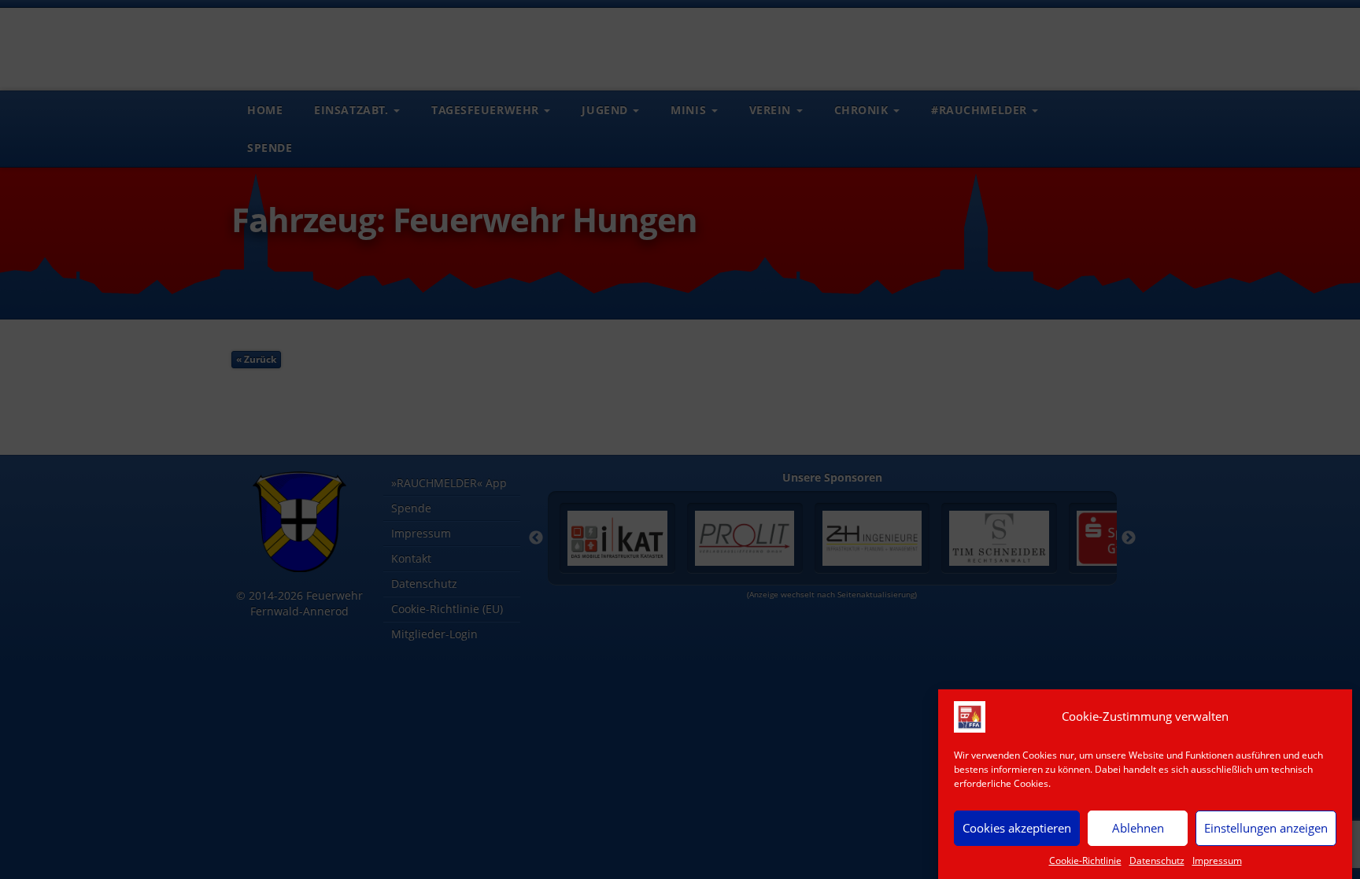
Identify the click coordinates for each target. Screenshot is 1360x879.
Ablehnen (1138, 828)
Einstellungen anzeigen (1266, 828)
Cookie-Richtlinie (1085, 860)
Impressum (1217, 860)
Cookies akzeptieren (1017, 828)
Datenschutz (1156, 860)
